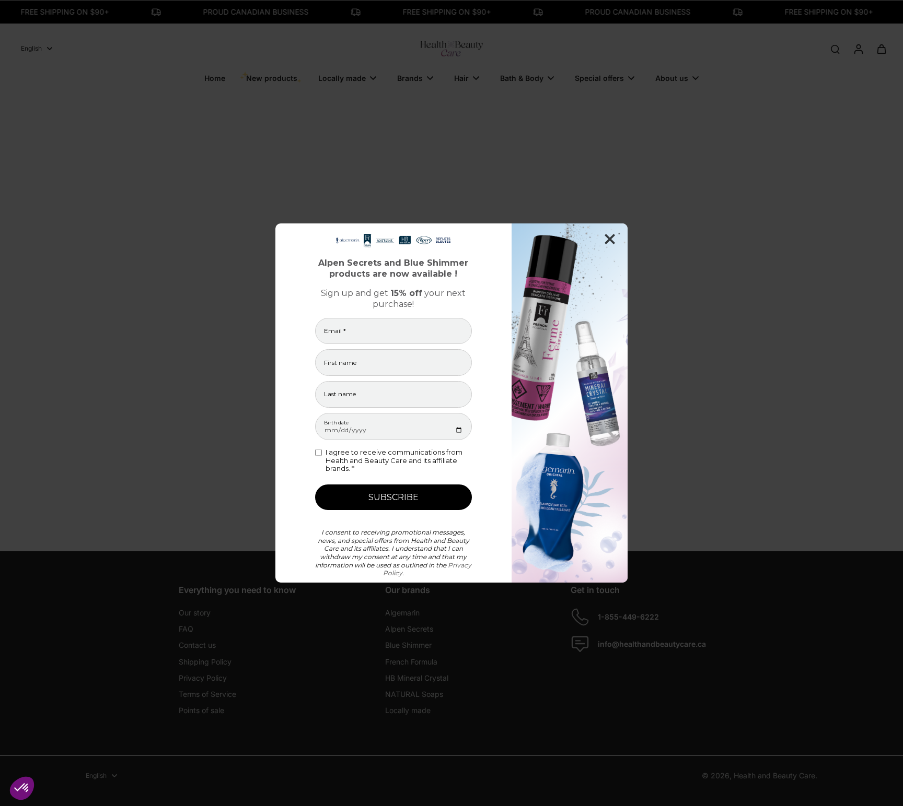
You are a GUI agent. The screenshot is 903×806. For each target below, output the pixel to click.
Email (335, 331)
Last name (340, 394)
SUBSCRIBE (393, 497)
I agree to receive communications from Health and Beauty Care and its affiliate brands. (394, 460)
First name (340, 363)
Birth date (336, 422)
